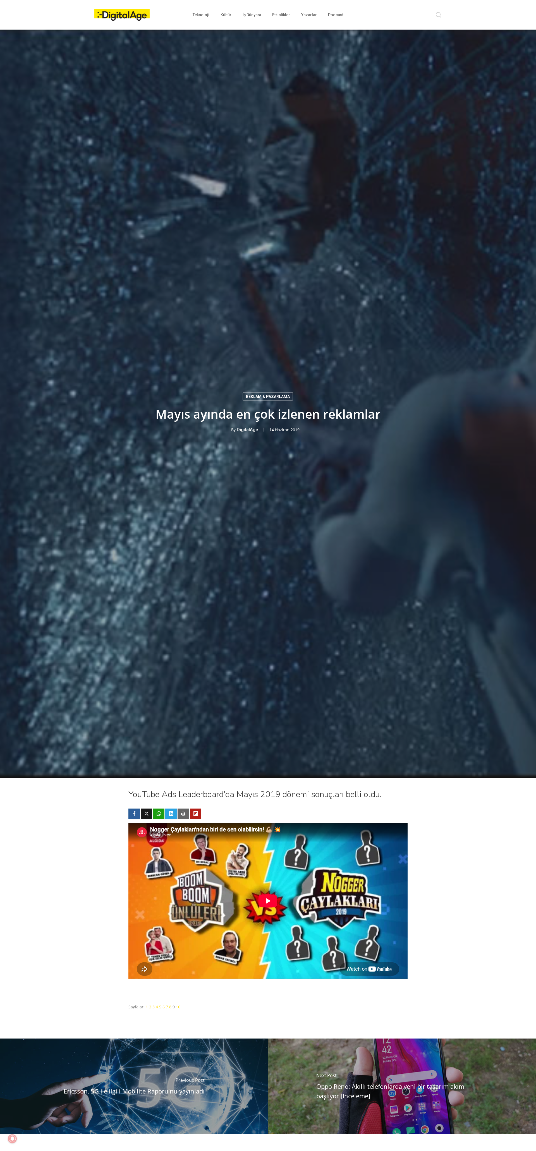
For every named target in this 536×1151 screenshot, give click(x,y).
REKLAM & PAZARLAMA (268, 396)
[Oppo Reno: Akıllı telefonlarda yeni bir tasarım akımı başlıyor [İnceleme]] (402, 1086)
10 (178, 1006)
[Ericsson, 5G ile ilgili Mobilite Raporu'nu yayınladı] (134, 1086)
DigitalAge (247, 429)
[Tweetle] (146, 814)
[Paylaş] (134, 814)
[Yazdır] (183, 814)
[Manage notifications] (12, 1138)
